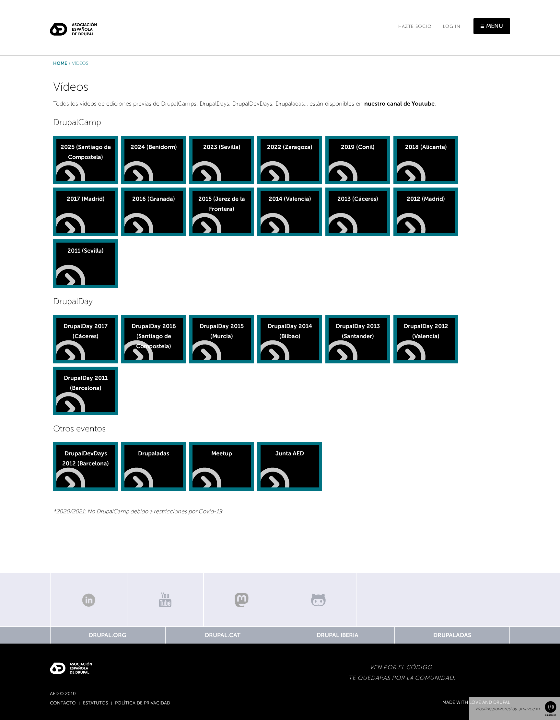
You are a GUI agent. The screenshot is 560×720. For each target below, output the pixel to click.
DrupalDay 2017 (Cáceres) (86, 331)
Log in (452, 26)
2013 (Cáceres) (357, 198)
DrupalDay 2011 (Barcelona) (86, 383)
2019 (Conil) (358, 147)
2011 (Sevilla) (85, 250)
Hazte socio (415, 26)
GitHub (318, 599)
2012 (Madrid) (426, 198)
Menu (494, 25)
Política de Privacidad (142, 703)
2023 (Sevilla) (221, 147)
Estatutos (95, 703)
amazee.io (529, 709)
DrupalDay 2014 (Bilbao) (290, 331)
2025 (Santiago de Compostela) (86, 152)
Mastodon (242, 599)
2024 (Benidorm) (154, 147)
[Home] (73, 26)
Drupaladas (153, 453)
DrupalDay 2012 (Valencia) (426, 331)
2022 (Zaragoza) (289, 147)
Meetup (221, 453)
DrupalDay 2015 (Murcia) (222, 331)
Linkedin (88, 599)
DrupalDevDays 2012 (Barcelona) (85, 458)
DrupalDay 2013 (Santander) (358, 331)
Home (60, 63)
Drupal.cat (222, 635)
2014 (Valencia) (290, 198)
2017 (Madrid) (86, 198)
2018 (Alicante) (426, 147)
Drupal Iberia (337, 635)
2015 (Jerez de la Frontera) (221, 203)
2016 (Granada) (153, 198)
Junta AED (289, 453)
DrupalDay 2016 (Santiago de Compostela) (154, 336)
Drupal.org (107, 635)
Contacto (63, 703)
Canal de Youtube (165, 599)
